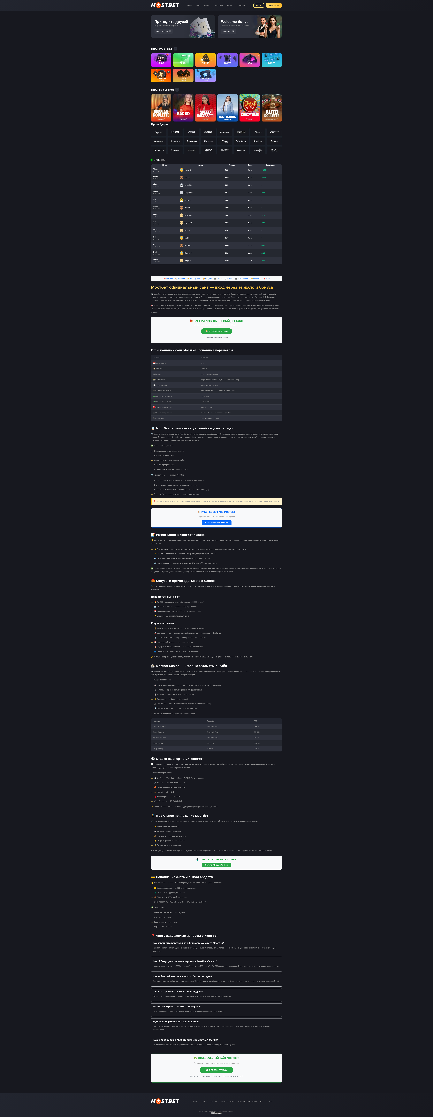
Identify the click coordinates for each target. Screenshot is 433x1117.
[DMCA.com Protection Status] (216, 1114)
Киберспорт (241, 5)
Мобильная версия (228, 1101)
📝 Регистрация (193, 279)
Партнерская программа (247, 1101)
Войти (258, 5)
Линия (189, 5)
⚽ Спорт (229, 279)
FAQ (261, 1101)
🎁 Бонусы (207, 279)
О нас (195, 1101)
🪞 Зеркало (180, 279)
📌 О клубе (168, 279)
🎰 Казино (218, 279)
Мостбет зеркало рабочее (216, 523)
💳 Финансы (256, 279)
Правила (204, 1101)
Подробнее (227, 31)
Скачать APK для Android (216, 865)
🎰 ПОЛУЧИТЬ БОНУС (216, 331)
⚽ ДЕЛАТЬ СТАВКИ (216, 1070)
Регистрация (274, 5)
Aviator (229, 5)
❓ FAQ (266, 279)
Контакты (214, 1101)
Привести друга (162, 31)
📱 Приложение (241, 279)
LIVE (198, 5)
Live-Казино (218, 5)
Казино (207, 5)
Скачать (269, 1101)
